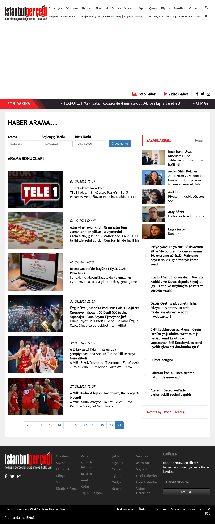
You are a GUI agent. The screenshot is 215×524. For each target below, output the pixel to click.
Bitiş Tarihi (83, 137)
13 (50, 425)
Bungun (173, 233)
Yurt (148, 16)
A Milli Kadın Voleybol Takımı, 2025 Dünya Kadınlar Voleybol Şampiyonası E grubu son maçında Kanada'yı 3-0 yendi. (102, 406)
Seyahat (159, 16)
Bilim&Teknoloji (112, 16)
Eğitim (165, 8)
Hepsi (199, 140)
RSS (207, 513)
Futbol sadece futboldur (186, 216)
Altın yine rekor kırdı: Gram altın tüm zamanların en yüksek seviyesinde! (98, 229)
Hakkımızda (124, 509)
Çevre (153, 8)
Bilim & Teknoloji (88, 464)
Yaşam (116, 488)
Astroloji (171, 16)
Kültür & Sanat (70, 16)
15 (67, 425)
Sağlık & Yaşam (90, 16)
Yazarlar (129, 8)
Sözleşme (178, 509)
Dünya (116, 8)
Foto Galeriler (146, 482)
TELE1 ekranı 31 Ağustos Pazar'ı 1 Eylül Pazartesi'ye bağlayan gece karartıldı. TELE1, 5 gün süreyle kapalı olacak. (104, 197)
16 (76, 425)
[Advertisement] (107, 53)
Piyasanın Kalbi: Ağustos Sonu (186, 198)
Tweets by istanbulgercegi (166, 412)
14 (59, 425)
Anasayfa (55, 8)
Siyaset (86, 8)
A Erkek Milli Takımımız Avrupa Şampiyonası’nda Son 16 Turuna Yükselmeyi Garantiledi (102, 353)
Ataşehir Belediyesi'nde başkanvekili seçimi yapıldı (171, 392)
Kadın (193, 8)
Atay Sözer (176, 211)
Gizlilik (195, 509)
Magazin (53, 16)
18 (93, 425)
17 (85, 425)
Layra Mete (176, 229)
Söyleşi (128, 16)
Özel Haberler (146, 475)
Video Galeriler (143, 490)
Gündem (72, 8)
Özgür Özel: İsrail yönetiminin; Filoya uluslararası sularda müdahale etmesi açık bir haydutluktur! (174, 310)
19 (102, 425)
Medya (139, 16)
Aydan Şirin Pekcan (182, 171)
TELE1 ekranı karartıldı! (88, 188)
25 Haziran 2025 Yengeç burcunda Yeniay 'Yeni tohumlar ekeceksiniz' (185, 180)
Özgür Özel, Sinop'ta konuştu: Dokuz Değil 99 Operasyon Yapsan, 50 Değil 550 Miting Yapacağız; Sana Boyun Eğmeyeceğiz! (104, 312)
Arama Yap (121, 144)
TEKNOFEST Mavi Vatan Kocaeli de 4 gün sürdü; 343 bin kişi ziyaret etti (111, 103)
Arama (12, 137)
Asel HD (174, 192)
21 (119, 425)
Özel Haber (185, 16)
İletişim (144, 509)
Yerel (198, 16)
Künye (161, 509)
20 (111, 425)
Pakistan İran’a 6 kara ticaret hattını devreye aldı (172, 375)
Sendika (179, 8)
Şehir (115, 456)
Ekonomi (101, 8)
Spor (142, 8)
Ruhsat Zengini (162, 359)
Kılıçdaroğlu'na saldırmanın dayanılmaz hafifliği (186, 160)
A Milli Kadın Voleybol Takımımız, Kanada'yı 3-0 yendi (104, 395)
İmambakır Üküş (180, 151)
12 (42, 425)
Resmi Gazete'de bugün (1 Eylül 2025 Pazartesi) (98, 270)
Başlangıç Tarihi (53, 137)
